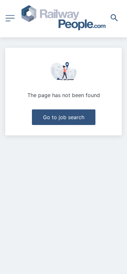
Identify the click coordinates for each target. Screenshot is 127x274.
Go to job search (63, 117)
